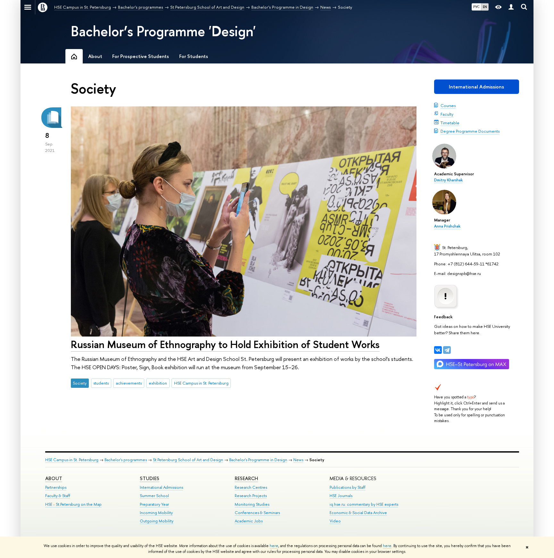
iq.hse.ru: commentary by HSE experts (364, 504)
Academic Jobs (249, 521)
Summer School (154, 495)
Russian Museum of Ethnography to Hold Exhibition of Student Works (225, 344)
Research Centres (251, 487)
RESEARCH (246, 478)
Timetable (450, 123)
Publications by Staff (347, 487)
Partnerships (55, 487)
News (298, 459)
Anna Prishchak (447, 226)
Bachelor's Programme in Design (258, 459)
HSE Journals (341, 495)
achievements (129, 383)
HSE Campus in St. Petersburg (201, 383)
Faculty (447, 114)
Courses (448, 105)
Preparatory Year (154, 504)
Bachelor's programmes (126, 459)
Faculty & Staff (57, 495)
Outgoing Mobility (156, 521)
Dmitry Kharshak (448, 180)
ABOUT (53, 478)
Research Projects (251, 495)
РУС (476, 6)
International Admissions (476, 86)
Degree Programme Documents (470, 131)
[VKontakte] (438, 350)
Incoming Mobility (156, 512)
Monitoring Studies (252, 504)
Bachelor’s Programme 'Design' (163, 31)
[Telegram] (447, 350)
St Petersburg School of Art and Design (188, 459)
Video (335, 521)
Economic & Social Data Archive (358, 512)
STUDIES (149, 478)
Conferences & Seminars (257, 512)
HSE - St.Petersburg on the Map (73, 504)
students (101, 383)
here (274, 545)
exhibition (158, 383)
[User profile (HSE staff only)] (511, 7)
